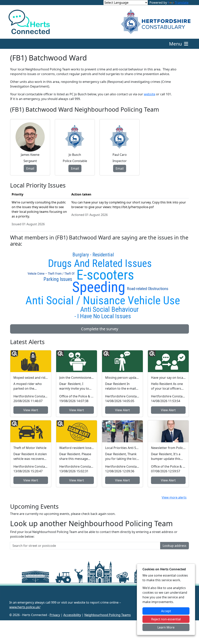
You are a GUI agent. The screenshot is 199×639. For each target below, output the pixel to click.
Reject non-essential (166, 619)
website (149, 94)
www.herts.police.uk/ (24, 607)
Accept (166, 611)
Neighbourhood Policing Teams (107, 615)
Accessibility (72, 615)
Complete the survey (99, 328)
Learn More (166, 627)
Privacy (55, 615)
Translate (182, 2)
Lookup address (174, 545)
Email (30, 168)
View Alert (30, 410)
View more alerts (174, 497)
